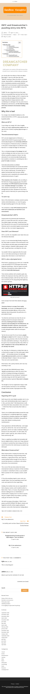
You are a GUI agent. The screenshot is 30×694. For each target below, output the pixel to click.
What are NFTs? (12, 46)
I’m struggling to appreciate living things (11, 605)
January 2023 (4, 628)
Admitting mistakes (6, 603)
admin (5, 32)
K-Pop (21, 511)
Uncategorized (5, 669)
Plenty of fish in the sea (7, 598)
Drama (3, 653)
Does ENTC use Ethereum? (13, 51)
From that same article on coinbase (11, 164)
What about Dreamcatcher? (14, 56)
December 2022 (5, 630)
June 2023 (4, 621)
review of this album (13, 501)
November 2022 (5, 632)
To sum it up (11, 48)
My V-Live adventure (15, 545)
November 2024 (5, 616)
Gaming (3, 657)
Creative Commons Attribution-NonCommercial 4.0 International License (17, 687)
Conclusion (5, 53)
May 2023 (4, 623)
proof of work (17, 140)
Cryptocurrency (8, 511)
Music (15, 34)
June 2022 (4, 641)
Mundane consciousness (7, 600)
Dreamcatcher (15, 511)
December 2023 (5, 620)
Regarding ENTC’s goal (13, 55)
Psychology (4, 664)
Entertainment (7, 34)
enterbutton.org (13, 262)
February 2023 (5, 627)
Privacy (12, 684)
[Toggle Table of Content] (18, 42)
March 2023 (4, 625)
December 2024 (5, 614)
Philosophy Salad (6, 602)
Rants (3, 666)
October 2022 (5, 634)
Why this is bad (6, 44)
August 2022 (4, 637)
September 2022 (5, 635)
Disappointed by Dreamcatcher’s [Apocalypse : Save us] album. (15, 536)
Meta (3, 659)
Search (3, 588)
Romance (4, 668)
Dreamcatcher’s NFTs (10, 49)
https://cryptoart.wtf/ (15, 182)
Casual (3, 652)
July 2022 (4, 639)
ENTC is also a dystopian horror (14, 52)
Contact (17, 684)
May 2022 (4, 643)
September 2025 (5, 612)
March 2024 (4, 618)
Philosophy (4, 662)
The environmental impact (14, 47)
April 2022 (4, 644)
